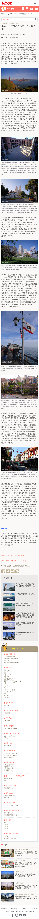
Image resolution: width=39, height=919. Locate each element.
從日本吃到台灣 (8, 813)
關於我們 (4, 908)
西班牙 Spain (9, 726)
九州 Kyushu (7, 694)
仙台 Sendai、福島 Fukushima (13, 690)
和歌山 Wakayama (9, 678)
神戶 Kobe (7, 684)
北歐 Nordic (9, 743)
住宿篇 (6, 836)
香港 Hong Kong (10, 785)
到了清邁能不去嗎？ (10, 769)
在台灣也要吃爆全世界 (10, 815)
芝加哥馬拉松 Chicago (10, 755)
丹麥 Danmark (8, 745)
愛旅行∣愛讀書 (10, 654)
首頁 (2, 14)
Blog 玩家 (11, 9)
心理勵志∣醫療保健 (9, 656)
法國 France (9, 718)
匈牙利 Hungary (8, 738)
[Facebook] (23, 8)
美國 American (10, 751)
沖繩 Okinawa (8, 696)
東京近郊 (6, 672)
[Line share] (17, 571)
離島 (5, 822)
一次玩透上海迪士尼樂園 (11, 805)
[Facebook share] (3, 571)
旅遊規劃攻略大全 (11, 833)
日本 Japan (9, 667)
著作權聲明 (14, 908)
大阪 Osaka (7, 674)
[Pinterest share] (12, 571)
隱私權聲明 (25, 908)
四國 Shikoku (7, 688)
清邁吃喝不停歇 (8, 771)
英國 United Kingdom (12, 710)
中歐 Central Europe (12, 733)
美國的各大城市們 (9, 757)
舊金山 (28, 566)
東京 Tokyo (7, 670)
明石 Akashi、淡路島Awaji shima (13, 682)
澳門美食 (6, 797)
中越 (5, 780)
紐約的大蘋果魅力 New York (12, 753)
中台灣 (6, 826)
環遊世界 (6, 660)
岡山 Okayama (8, 686)
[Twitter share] (8, 571)
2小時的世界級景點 (9, 795)
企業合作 (35, 908)
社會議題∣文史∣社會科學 (11, 658)
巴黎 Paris (7, 721)
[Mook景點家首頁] (6, 3)
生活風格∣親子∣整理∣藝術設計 (12, 662)
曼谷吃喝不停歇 (8, 767)
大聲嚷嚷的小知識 (18, 566)
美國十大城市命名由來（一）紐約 (12, 555)
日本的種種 (7, 698)
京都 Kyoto (7, 676)
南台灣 (6, 828)
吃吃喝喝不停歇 (8, 788)
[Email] (36, 8)
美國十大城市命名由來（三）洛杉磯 (13, 561)
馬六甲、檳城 (8, 778)
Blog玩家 (9, 14)
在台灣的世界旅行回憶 (13, 810)
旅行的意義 (8, 566)
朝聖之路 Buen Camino (10, 728)
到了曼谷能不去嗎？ (10, 765)
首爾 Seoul (7, 705)
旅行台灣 (8, 820)
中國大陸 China (10, 803)
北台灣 (6, 824)
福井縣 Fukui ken (9, 680)
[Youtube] (31, 8)
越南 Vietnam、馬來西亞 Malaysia (16, 776)
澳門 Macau (9, 793)
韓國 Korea (9, 703)
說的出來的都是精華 (10, 838)
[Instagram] (27, 8)
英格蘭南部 (7, 713)
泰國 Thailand (9, 762)
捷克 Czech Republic (10, 736)
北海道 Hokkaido (9, 692)
